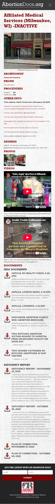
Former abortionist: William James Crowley (20, 132)
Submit (27, 478)
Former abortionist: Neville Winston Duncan (21, 128)
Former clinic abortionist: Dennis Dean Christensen (23, 117)
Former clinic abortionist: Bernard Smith (19, 113)
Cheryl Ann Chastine (12, 78)
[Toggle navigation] (50, 5)
